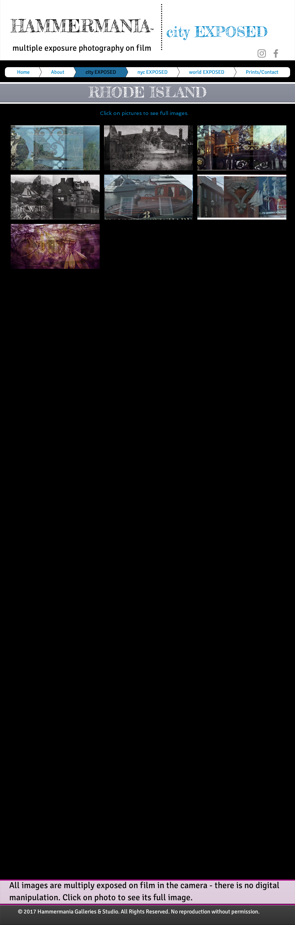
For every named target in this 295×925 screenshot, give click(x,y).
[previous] (22, 202)
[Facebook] (275, 53)
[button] (55, 147)
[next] (274, 202)
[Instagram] (261, 53)
